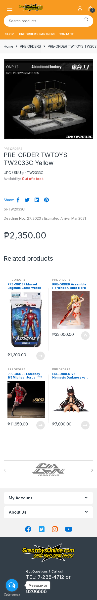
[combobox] (41, 21)
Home (8, 46)
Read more (40, 356)
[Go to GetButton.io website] (12, 595)
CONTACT (66, 34)
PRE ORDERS (28, 34)
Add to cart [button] (85, 335)
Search (86, 21)
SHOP (9, 34)
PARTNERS (47, 34)
